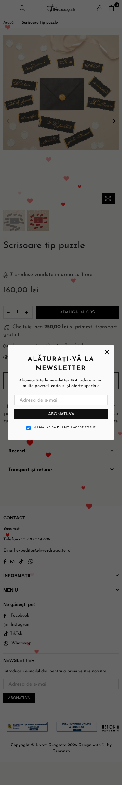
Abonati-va (61, 414)
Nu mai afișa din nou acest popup (64, 427)
